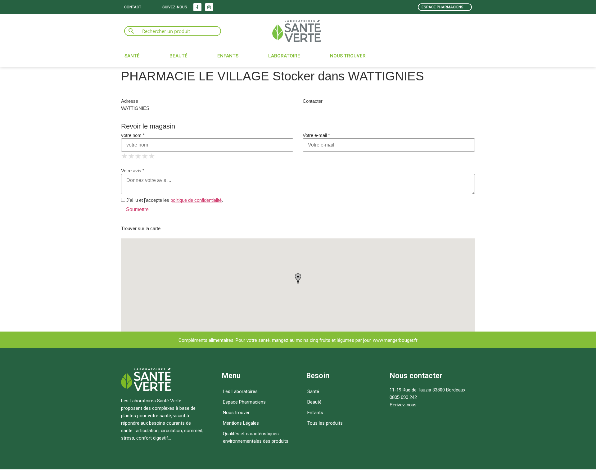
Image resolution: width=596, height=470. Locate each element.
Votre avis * (132, 170)
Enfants (227, 56)
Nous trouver (348, 56)
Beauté (178, 56)
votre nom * (133, 135)
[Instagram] (209, 7)
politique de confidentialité (196, 200)
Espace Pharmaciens (244, 402)
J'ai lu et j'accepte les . (174, 200)
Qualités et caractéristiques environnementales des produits (255, 437)
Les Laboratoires (240, 391)
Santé (132, 56)
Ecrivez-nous (403, 404)
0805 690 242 (403, 397)
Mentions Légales (241, 423)
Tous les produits (325, 423)
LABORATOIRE (284, 56)
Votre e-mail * (316, 135)
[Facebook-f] (197, 7)
